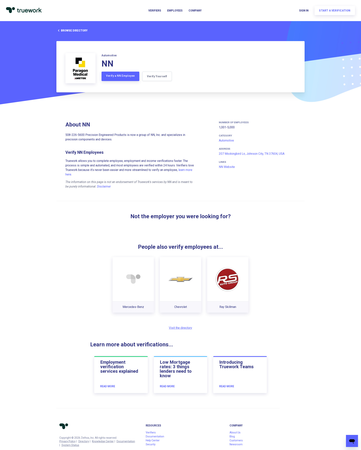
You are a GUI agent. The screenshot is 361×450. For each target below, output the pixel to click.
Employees (175, 10)
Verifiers (154, 10)
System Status (70, 445)
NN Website (227, 167)
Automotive (226, 140)
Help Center (153, 440)
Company (195, 10)
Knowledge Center (103, 441)
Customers (236, 440)
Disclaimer (104, 186)
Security (150, 444)
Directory (83, 441)
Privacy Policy (67, 441)
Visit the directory (180, 328)
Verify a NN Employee (120, 75)
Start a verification (334, 10)
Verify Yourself (157, 76)
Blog (232, 436)
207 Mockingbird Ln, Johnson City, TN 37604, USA (251, 153)
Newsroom (236, 444)
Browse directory (74, 30)
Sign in (304, 10)
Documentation (126, 441)
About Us (235, 432)
